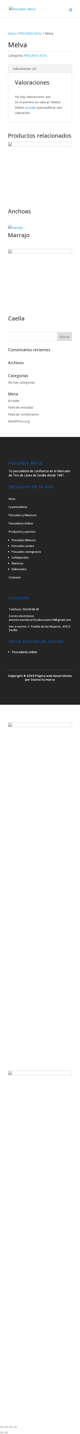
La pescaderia (18, 507)
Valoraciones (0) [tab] (24, 69)
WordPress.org (19, 421)
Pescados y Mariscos (23, 515)
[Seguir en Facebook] (36, 693)
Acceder (14, 401)
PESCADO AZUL (30, 33)
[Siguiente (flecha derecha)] (6, 1432)
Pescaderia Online (21, 523)
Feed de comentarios (23, 414)
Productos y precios (22, 532)
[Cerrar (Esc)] (15, 1427)
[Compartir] (10, 1427)
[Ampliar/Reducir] (2, 1427)
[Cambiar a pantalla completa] (6, 1427)
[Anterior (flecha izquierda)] (2, 1432)
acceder (30, 107)
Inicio (12, 33)
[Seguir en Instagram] (44, 693)
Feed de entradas (20, 407)
